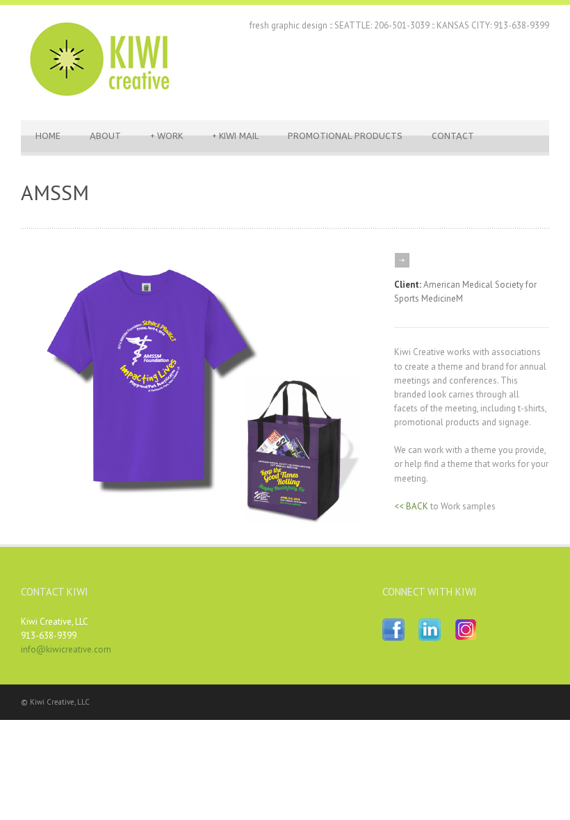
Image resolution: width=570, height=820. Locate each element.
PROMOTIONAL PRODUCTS (345, 136)
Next (356, 392)
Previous (45, 392)
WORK (166, 136)
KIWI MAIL (235, 136)
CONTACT (453, 136)
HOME (47, 136)
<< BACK (411, 506)
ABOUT (105, 136)
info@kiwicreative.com (66, 649)
